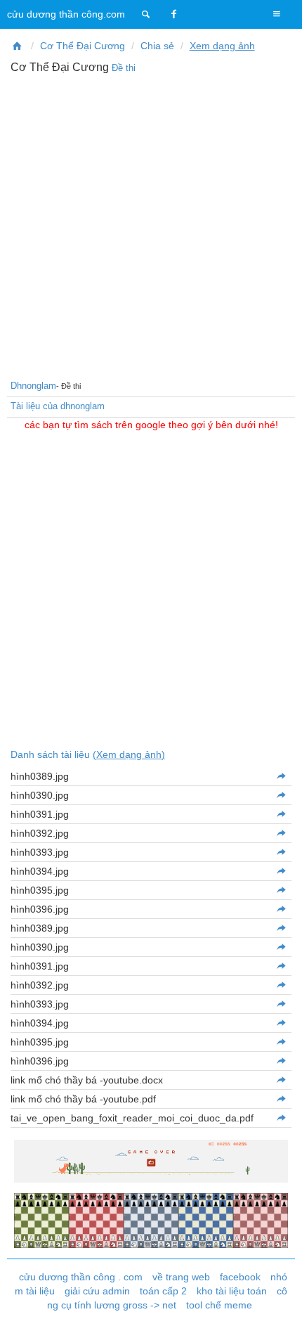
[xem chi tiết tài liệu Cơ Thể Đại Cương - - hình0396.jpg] (280, 1061)
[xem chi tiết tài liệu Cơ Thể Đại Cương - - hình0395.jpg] (280, 890)
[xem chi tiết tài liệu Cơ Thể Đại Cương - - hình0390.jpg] (280, 795)
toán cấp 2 (163, 1291)
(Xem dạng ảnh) (129, 754)
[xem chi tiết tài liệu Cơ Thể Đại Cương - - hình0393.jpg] (280, 852)
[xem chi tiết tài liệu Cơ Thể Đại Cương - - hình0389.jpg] (280, 776)
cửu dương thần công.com (66, 14)
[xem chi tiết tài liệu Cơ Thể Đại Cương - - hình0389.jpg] (280, 928)
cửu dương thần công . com (81, 1276)
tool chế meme (219, 1305)
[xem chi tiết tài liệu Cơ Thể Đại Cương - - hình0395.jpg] (280, 1042)
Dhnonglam (33, 385)
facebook (240, 1276)
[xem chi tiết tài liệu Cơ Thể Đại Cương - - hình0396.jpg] (280, 909)
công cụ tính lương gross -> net (167, 1298)
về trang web (181, 1276)
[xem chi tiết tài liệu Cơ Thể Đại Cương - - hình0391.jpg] (280, 966)
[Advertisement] (151, 225)
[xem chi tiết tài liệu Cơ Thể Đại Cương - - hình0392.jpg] (280, 833)
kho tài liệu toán (232, 1291)
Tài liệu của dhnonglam (58, 406)
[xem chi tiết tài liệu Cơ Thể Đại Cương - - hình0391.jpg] (280, 814)
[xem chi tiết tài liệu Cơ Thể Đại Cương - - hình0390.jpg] (280, 947)
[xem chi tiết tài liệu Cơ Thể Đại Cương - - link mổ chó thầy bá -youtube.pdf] (280, 1099)
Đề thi (124, 68)
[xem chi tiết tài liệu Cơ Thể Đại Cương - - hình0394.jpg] (280, 1023)
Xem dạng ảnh (222, 45)
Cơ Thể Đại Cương (82, 45)
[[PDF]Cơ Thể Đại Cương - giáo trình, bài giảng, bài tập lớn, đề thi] (18, 45)
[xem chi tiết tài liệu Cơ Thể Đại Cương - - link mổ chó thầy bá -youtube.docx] (280, 1080)
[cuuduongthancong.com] (146, 14)
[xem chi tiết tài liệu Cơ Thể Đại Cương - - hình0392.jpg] (280, 985)
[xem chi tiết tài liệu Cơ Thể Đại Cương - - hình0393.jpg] (280, 1004)
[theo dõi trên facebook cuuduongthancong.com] (174, 14)
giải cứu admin (97, 1291)
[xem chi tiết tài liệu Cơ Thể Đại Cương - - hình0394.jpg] (280, 871)
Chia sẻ (157, 45)
